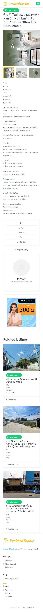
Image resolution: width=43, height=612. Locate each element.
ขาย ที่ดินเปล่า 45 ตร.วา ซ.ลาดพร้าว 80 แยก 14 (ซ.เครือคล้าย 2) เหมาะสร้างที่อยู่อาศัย (21, 444)
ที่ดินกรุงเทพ (9, 567)
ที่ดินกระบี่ (8, 561)
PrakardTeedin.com (11, 549)
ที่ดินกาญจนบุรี (10, 564)
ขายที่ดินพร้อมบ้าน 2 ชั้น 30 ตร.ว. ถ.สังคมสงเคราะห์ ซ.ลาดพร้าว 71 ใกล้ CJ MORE (20, 508)
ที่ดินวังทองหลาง (11, 10)
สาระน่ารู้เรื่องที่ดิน (12, 579)
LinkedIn (8, 597)
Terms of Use (14, 607)
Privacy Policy (28, 607)
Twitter (8, 593)
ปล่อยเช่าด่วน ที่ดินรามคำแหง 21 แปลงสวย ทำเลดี (21, 380)
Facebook (9, 590)
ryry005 (21, 278)
